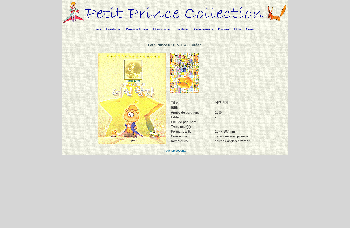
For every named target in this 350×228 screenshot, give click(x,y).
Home (97, 29)
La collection (113, 29)
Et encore (223, 29)
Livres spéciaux (162, 29)
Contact (251, 29)
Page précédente (175, 150)
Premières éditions (137, 29)
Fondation (183, 29)
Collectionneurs (203, 29)
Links (237, 29)
